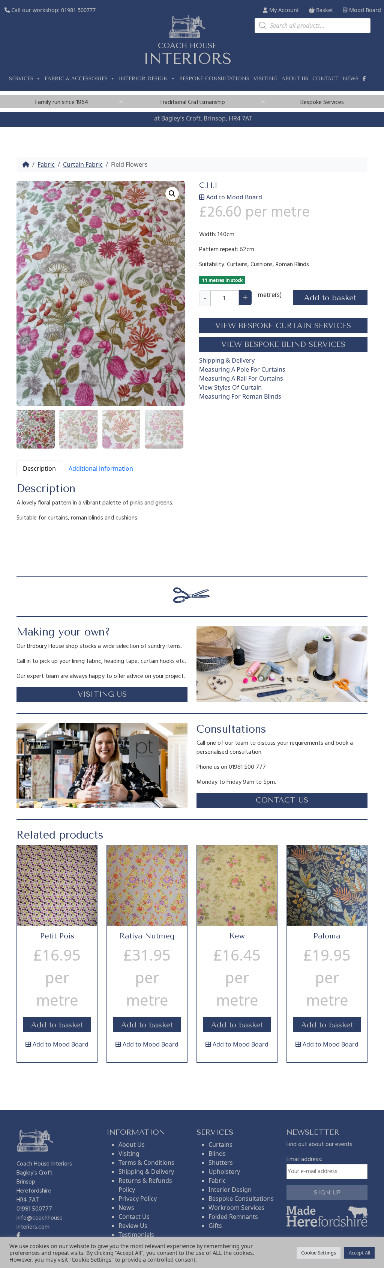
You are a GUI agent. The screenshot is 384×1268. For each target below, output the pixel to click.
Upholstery (224, 1171)
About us (295, 78)
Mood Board (364, 10)
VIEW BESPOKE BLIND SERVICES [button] (283, 344)
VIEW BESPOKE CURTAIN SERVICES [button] (283, 325)
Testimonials (136, 1234)
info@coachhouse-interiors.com (40, 1222)
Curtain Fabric (83, 164)
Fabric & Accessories (76, 78)
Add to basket (330, 298)
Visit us (142, 118)
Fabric (46, 164)
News (350, 78)
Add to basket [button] (57, 1025)
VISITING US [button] (102, 694)
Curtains (220, 1144)
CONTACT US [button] (282, 800)
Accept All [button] (359, 1252)
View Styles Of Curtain (230, 387)
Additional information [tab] (101, 468)
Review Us (132, 1225)
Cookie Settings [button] (318, 1252)
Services (21, 78)
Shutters (220, 1162)
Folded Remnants (233, 1216)
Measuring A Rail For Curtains (241, 378)
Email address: (304, 1159)
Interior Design (143, 78)
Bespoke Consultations (214, 78)
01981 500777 (78, 10)
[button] (172, 193)
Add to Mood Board (234, 197)
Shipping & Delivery (227, 360)
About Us (131, 1144)
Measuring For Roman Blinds (240, 396)
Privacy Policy (137, 1198)
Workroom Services (236, 1207)
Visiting (266, 78)
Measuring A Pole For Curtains (242, 369)
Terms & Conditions (146, 1162)
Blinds (217, 1153)
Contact (325, 78)
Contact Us (134, 1216)
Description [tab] (39, 468)
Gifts (215, 1225)
